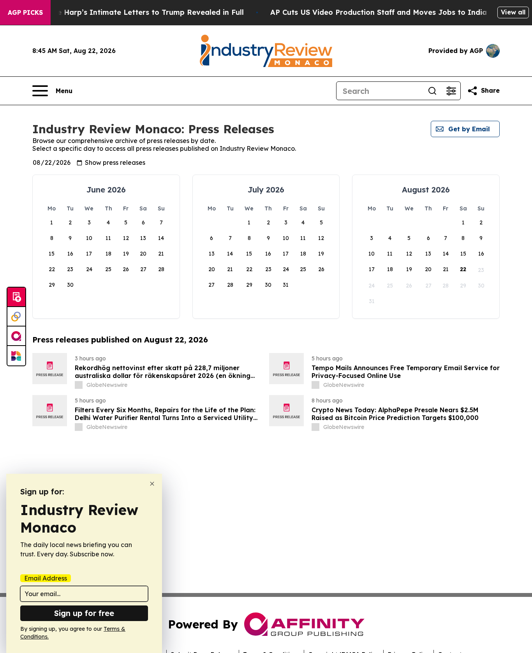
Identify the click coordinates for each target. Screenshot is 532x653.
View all (513, 12)
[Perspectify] (16, 316)
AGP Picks (25, 12)
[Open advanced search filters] (451, 91)
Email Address (45, 578)
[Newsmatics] (16, 355)
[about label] (79, 385)
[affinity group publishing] (16, 336)
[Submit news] (16, 297)
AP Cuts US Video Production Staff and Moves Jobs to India (378, 12)
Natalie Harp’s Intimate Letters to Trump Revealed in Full (139, 12)
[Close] (152, 483)
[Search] (432, 91)
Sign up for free (84, 613)
